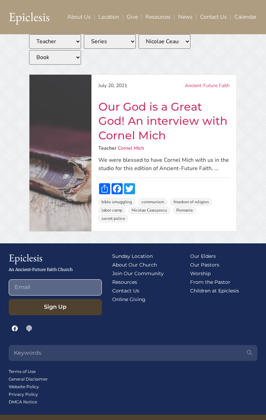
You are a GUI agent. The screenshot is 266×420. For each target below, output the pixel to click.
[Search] (249, 353)
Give (132, 17)
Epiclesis (29, 17)
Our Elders (203, 256)
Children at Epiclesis (214, 291)
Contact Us (213, 17)
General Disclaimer (28, 379)
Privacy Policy (23, 394)
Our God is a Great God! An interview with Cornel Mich (163, 121)
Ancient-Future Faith (207, 85)
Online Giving (128, 299)
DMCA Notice (23, 401)
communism (152, 202)
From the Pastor (210, 282)
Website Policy (24, 386)
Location (108, 17)
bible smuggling (116, 202)
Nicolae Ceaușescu (149, 210)
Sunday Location (132, 256)
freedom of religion (191, 202)
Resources (158, 17)
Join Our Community (138, 273)
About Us (79, 17)
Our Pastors (204, 265)
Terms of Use (22, 371)
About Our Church (134, 265)
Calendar (245, 17)
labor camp (111, 210)
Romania (184, 210)
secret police (113, 218)
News (185, 17)
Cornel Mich (131, 148)
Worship (200, 273)
